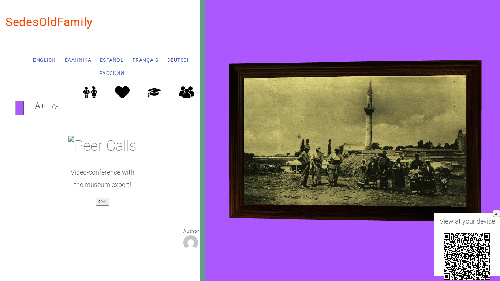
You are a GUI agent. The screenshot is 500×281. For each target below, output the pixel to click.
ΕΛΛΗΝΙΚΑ (77, 60)
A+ (40, 106)
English (44, 60)
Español (111, 60)
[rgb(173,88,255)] (19, 108)
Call (102, 202)
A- (55, 106)
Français (145, 60)
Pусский (111, 73)
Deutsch (179, 60)
